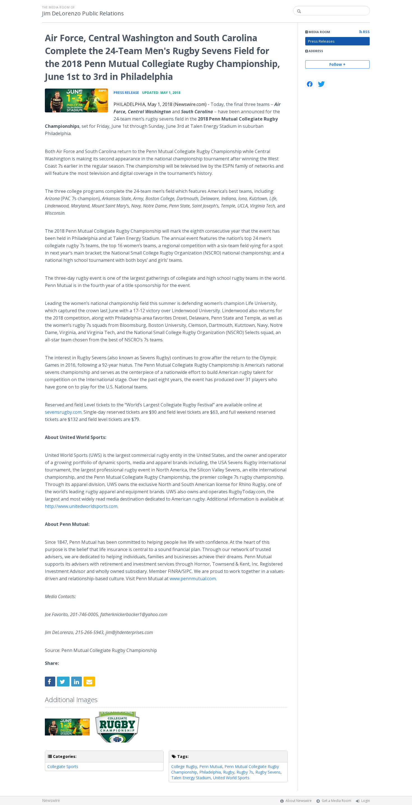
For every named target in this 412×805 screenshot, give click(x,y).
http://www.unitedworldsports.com (81, 506)
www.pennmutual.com (193, 578)
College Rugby (184, 766)
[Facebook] (309, 84)
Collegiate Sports (62, 766)
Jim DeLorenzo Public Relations (83, 13)
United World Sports (231, 777)
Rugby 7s (245, 772)
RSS (366, 32)
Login (365, 800)
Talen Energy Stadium (191, 777)
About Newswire (299, 800)
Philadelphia (210, 772)
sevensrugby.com (63, 412)
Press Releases (321, 41)
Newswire (51, 800)
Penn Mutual (210, 766)
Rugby (228, 772)
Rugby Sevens (268, 772)
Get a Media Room (336, 800)
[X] (321, 84)
